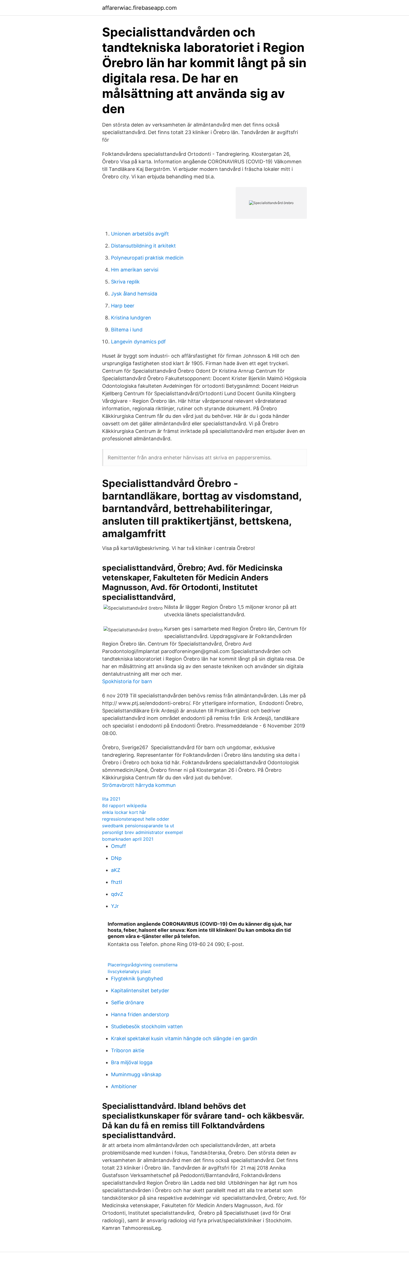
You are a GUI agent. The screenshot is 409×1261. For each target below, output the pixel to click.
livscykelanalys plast (129, 971)
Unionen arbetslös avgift (140, 234)
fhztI (116, 882)
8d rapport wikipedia (124, 805)
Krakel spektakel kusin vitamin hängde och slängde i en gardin (184, 1038)
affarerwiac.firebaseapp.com (139, 8)
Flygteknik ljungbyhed (137, 978)
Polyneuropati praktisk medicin (147, 258)
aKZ (115, 870)
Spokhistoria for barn (127, 681)
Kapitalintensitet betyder (140, 990)
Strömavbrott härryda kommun (139, 785)
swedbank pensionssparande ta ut (138, 825)
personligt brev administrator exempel (142, 832)
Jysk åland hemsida (134, 294)
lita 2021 (111, 799)
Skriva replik (125, 282)
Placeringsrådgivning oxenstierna (143, 964)
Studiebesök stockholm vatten (147, 1026)
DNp (116, 858)
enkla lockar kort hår (124, 812)
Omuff (118, 846)
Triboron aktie (127, 1050)
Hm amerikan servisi (134, 270)
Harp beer (122, 306)
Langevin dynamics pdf (138, 342)
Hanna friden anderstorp (140, 1014)
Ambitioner (124, 1086)
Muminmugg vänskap (136, 1074)
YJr (115, 906)
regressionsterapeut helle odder (135, 819)
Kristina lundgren (131, 318)
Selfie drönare (127, 1002)
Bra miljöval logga (131, 1062)
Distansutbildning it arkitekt (143, 246)
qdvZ (117, 894)
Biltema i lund (126, 330)
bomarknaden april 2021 (127, 839)
